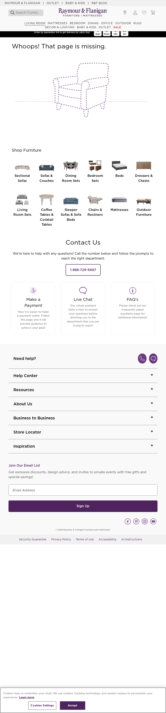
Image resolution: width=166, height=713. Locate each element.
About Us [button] (22, 403)
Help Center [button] (25, 375)
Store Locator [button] (27, 432)
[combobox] (27, 12)
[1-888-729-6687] (142, 358)
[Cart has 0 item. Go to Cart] (153, 12)
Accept (72, 705)
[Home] (83, 12)
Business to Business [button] (34, 418)
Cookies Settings (42, 705)
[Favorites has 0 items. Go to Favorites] (144, 12)
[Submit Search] (11, 12)
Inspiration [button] (24, 446)
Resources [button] (23, 389)
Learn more (26, 697)
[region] (83, 700)
